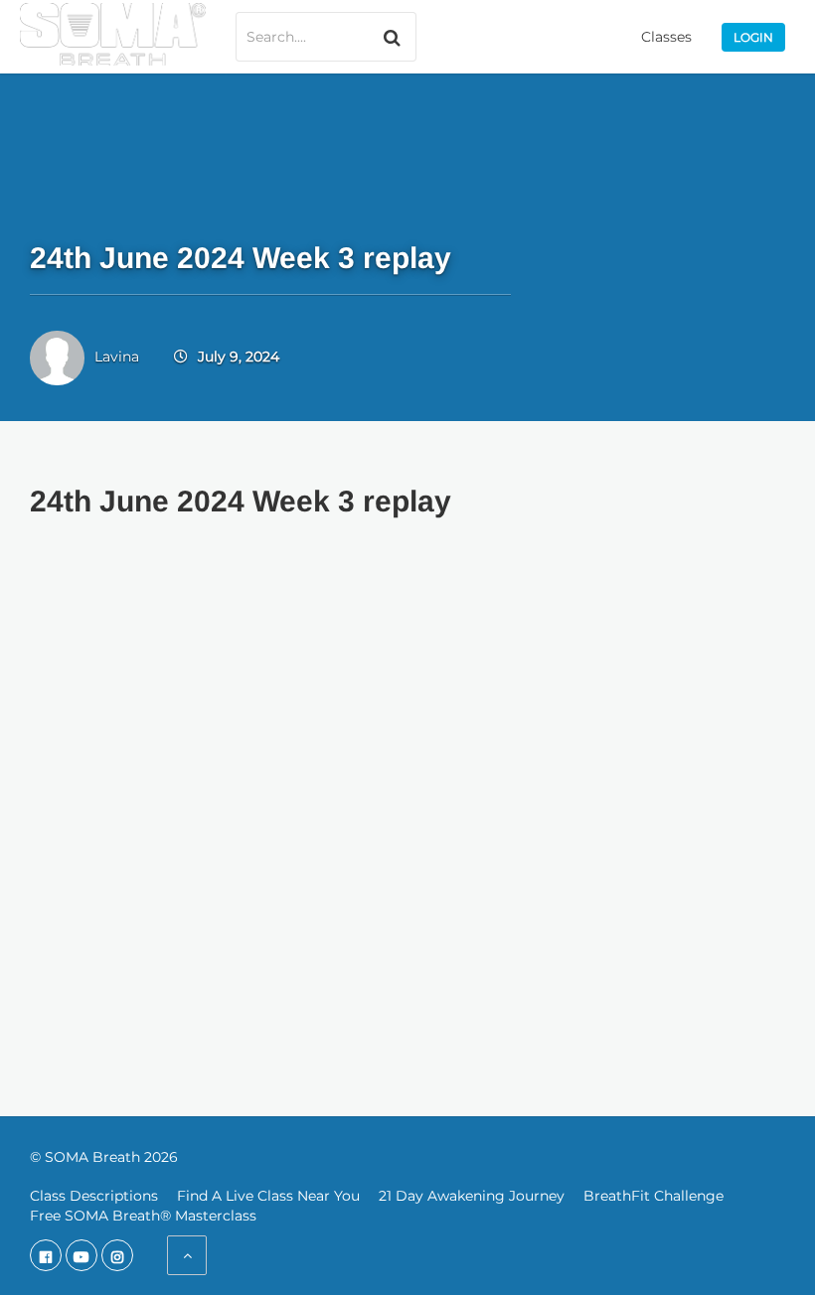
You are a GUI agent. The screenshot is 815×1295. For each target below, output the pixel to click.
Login (753, 37)
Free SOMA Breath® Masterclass (143, 1215)
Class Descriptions (94, 1196)
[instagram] (117, 1255)
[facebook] (46, 1255)
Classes (666, 37)
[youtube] (81, 1255)
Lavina (116, 356)
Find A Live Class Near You (268, 1196)
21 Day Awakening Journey (472, 1196)
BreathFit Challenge (653, 1196)
